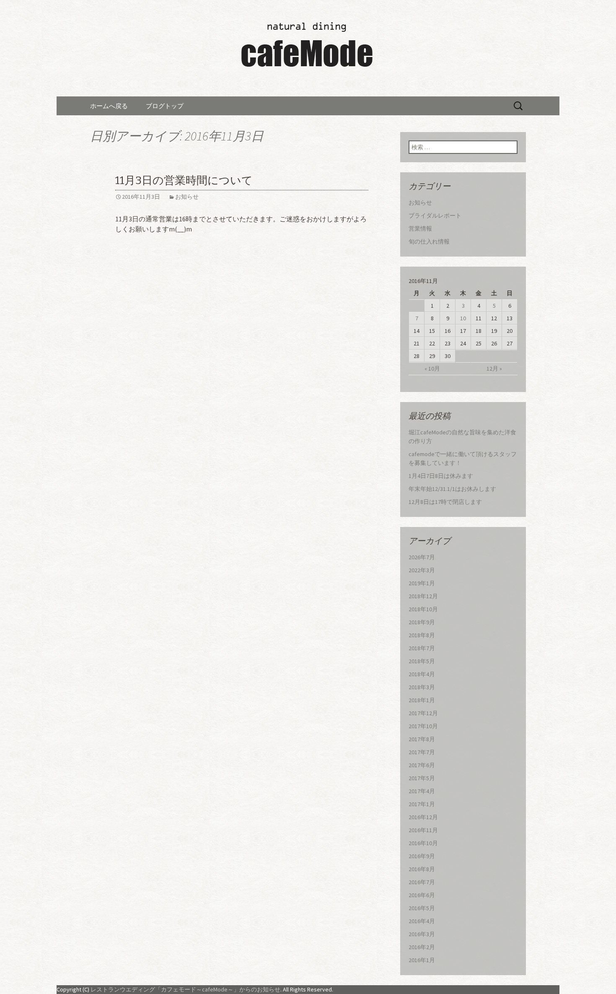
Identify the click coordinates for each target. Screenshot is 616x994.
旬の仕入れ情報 (429, 241)
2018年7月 (422, 648)
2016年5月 (422, 908)
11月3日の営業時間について (184, 180)
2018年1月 (422, 700)
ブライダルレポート (435, 215)
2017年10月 (423, 726)
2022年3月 (422, 570)
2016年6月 (422, 895)
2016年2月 (422, 947)
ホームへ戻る (109, 106)
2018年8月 (422, 635)
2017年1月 (422, 804)
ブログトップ (165, 106)
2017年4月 (422, 791)
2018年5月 (422, 661)
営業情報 (420, 228)
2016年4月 (422, 921)
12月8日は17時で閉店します (445, 502)
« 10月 (432, 368)
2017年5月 (422, 778)
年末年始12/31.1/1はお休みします (452, 489)
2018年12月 (423, 596)
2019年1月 (422, 583)
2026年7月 (422, 557)
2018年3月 (422, 687)
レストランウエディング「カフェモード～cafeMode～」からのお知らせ (185, 989)
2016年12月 (423, 817)
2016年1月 (422, 960)
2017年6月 (422, 765)
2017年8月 (422, 739)
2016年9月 (422, 856)
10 (463, 318)
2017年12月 (423, 713)
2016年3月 (422, 934)
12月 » (494, 368)
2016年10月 (423, 843)
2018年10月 (423, 609)
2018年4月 (422, 674)
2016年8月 (422, 869)
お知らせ (187, 196)
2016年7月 (422, 882)
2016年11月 (423, 830)
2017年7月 (422, 752)
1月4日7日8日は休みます (441, 476)
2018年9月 (422, 622)
